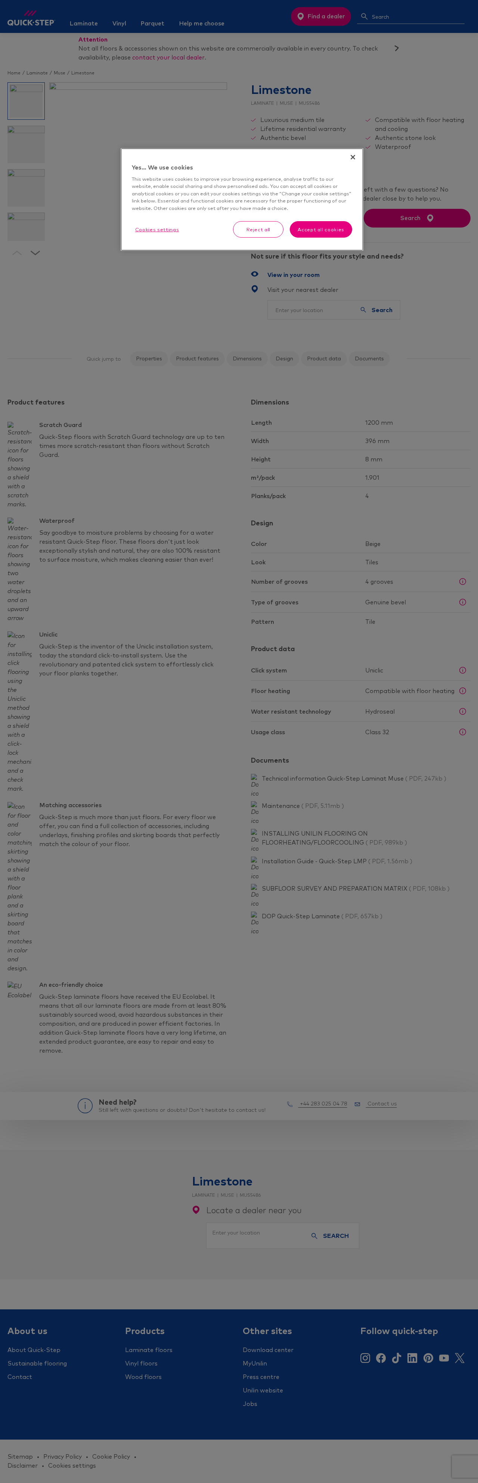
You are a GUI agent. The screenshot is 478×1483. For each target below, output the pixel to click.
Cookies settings (157, 229)
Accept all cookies (321, 229)
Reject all (258, 229)
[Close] (353, 157)
